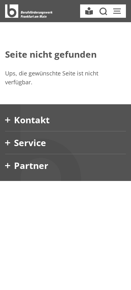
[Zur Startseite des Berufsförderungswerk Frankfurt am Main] (29, 11)
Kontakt (32, 120)
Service (30, 143)
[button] (103, 11)
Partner (31, 165)
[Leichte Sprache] (89, 11)
